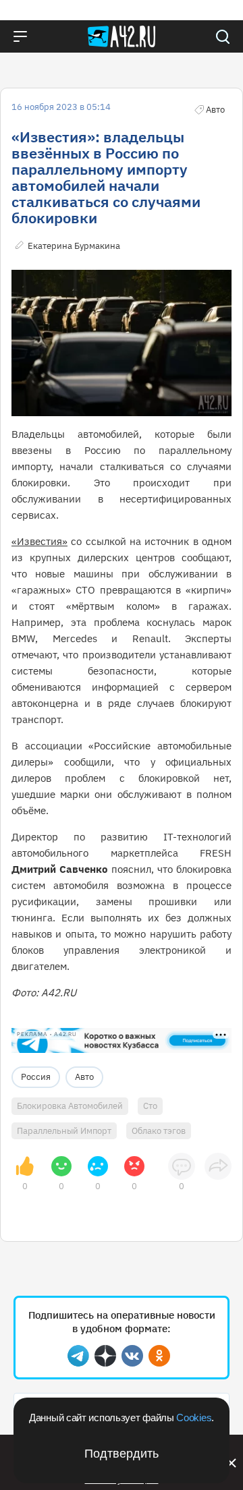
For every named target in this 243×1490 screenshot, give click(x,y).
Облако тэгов (159, 1131)
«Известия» (39, 541)
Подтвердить (121, 1453)
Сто (150, 1106)
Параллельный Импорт (64, 1131)
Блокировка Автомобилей (70, 1106)
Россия (36, 1077)
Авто (84, 1077)
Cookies (193, 1417)
